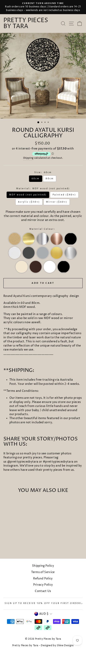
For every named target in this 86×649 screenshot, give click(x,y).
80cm (50, 178)
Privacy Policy (43, 585)
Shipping (28, 158)
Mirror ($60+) (56, 202)
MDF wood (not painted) (28, 194)
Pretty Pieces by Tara (25, 24)
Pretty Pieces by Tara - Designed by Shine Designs (43, 645)
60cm (35, 178)
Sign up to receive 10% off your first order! (43, 603)
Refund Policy (43, 578)
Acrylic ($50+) (29, 202)
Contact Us (43, 591)
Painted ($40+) (64, 194)
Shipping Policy (43, 566)
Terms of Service (43, 572)
